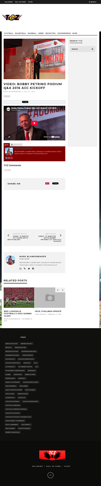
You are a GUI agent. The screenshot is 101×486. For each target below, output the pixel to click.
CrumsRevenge (64, 33)
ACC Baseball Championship (15, 370)
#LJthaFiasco (10, 359)
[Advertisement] (63, 17)
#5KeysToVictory (11, 343)
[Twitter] (6, 158)
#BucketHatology (12, 351)
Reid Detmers (10, 428)
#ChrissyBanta (28, 355)
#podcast (27, 362)
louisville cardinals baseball (16, 409)
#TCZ (35, 362)
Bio (7, 145)
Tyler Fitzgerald (24, 428)
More (74, 33)
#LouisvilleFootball (13, 362)
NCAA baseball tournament (15, 420)
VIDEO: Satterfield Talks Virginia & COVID (49, 312)
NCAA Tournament (12, 424)
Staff (30, 2)
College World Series (30, 382)
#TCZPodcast (10, 366)
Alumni (8, 374)
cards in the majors (13, 382)
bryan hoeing (10, 378)
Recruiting (51, 33)
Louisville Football (13, 413)
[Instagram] (9, 158)
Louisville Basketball (30, 401)
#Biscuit (9, 347)
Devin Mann (24, 386)
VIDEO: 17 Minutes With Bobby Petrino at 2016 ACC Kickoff (49, 238)
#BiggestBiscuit (26, 343)
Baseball (32, 33)
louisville (21, 397)
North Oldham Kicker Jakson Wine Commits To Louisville (18, 313)
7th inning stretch (25, 366)
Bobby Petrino (30, 374)
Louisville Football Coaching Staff (18, 417)
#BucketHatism (20, 347)
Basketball (20, 33)
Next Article (51, 233)
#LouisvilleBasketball (26, 359)
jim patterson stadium (14, 389)
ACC (37, 366)
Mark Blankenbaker (12, 91)
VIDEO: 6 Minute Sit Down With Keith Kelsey (18, 237)
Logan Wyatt (10, 397)
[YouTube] (11, 158)
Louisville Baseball (12, 401)
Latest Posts (17, 145)
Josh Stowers (30, 389)
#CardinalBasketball (29, 351)
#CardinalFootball (12, 355)
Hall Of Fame (20, 2)
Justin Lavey (10, 393)
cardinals (21, 378)
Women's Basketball (13, 432)
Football (9, 33)
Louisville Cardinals (13, 405)
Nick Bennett (26, 424)
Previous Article (20, 233)
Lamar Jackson (23, 393)
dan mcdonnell (11, 386)
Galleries (9, 2)
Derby (41, 33)
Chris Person (9, 319)
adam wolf (32, 370)
